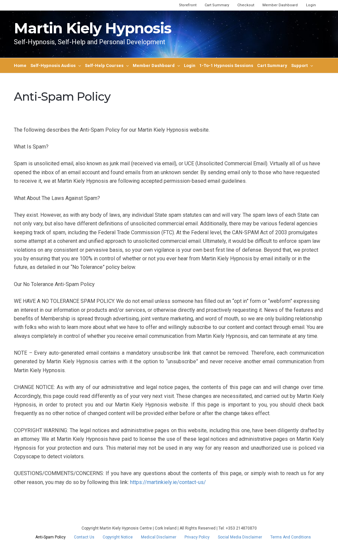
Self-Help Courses (104, 65)
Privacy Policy (197, 537)
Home (20, 65)
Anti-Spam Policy (50, 537)
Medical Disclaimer (158, 537)
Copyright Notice (118, 537)
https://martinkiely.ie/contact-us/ (168, 482)
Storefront (187, 5)
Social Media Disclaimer (240, 537)
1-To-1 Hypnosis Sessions (226, 65)
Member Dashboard (280, 5)
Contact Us (84, 537)
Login (311, 5)
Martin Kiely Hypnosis (92, 28)
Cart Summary (217, 5)
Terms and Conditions (290, 537)
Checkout (245, 5)
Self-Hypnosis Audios (53, 65)
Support (299, 65)
